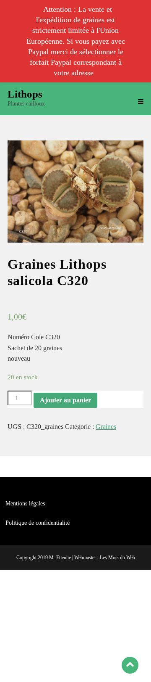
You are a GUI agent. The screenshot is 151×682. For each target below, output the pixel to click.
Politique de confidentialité (37, 523)
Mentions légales (25, 503)
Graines (106, 426)
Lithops (25, 94)
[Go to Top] (130, 665)
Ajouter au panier (65, 400)
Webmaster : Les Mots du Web (104, 557)
